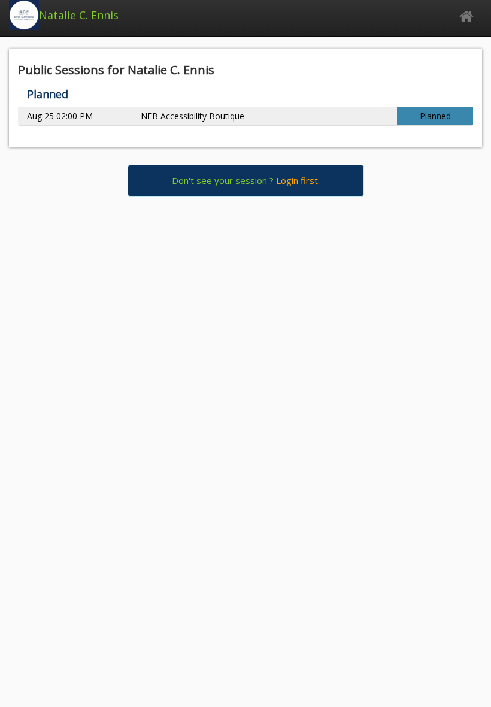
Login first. (298, 180)
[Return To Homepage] (466, 16)
